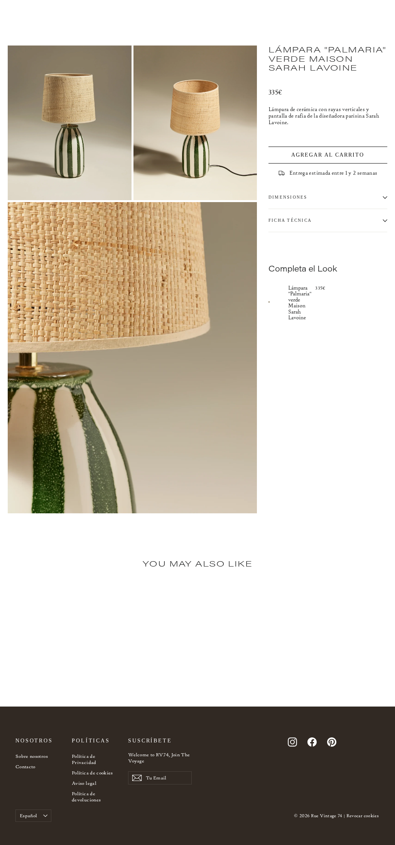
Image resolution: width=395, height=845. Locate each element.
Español (28, 815)
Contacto (25, 766)
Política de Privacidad (84, 759)
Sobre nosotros (31, 756)
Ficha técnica (290, 220)
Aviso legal (84, 783)
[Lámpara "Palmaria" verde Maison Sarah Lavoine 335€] (278, 302)
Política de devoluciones (86, 797)
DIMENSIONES (287, 197)
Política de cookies (92, 773)
